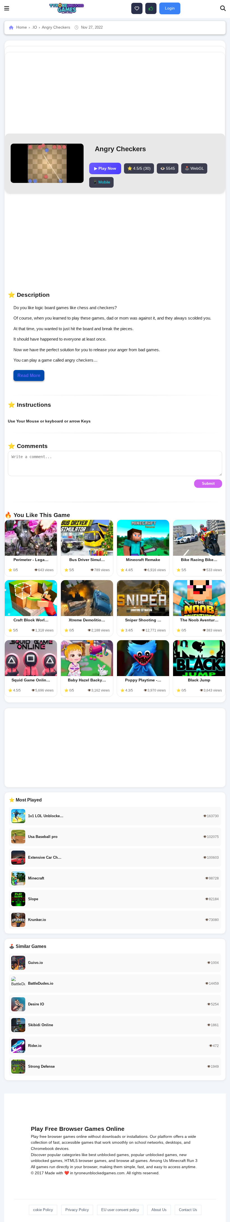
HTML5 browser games (85, 1160)
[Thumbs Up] (151, 8)
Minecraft (177, 1160)
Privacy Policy (77, 1210)
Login (170, 8)
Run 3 (192, 1160)
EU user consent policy (120, 1210)
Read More (28, 375)
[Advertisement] (115, 748)
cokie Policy (43, 1210)
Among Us (159, 1160)
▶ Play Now (105, 168)
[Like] (136, 8)
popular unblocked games (154, 1154)
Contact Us (188, 1210)
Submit (208, 483)
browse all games (132, 1160)
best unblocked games (109, 1154)
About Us (159, 1210)
